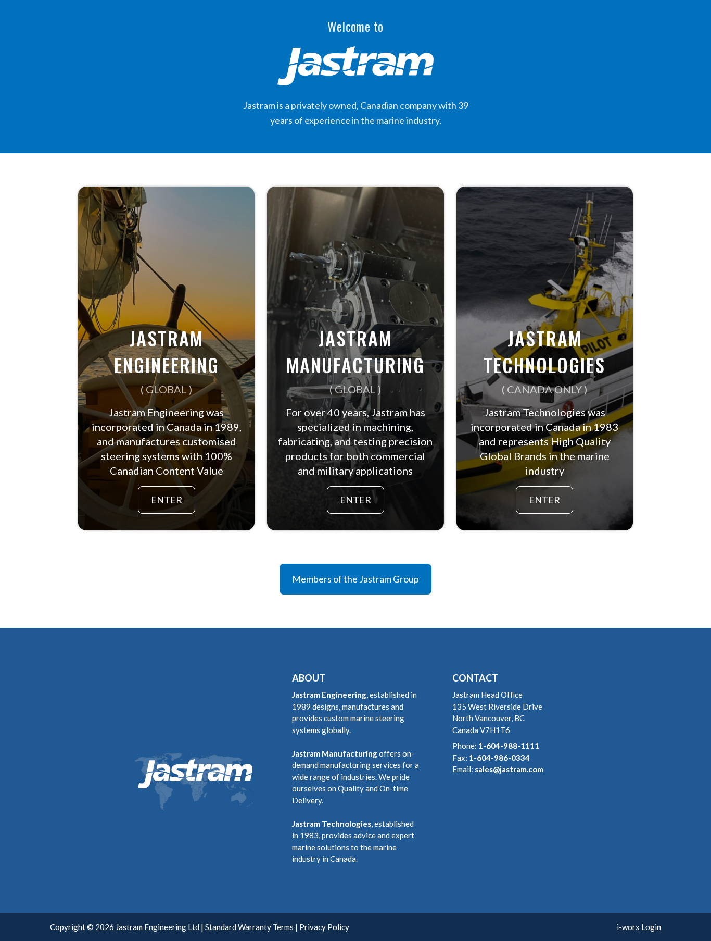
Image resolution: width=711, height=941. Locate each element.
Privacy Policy (324, 927)
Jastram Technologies (331, 823)
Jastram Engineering (329, 694)
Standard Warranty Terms (249, 927)
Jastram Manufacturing (334, 753)
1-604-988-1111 (508, 745)
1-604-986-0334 (499, 757)
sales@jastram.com (509, 769)
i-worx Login (639, 927)
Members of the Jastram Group (355, 579)
